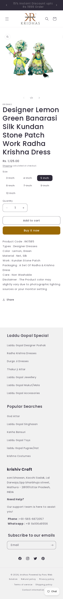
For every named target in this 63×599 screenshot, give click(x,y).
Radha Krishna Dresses (22, 353)
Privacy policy (46, 579)
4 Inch (29, 178)
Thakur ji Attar (16, 369)
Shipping (7, 165)
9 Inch (47, 186)
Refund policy (28, 579)
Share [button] (10, 299)
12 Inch (12, 193)
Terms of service (23, 584)
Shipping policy (44, 584)
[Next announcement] (56, 5)
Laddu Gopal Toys (18, 440)
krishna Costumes (19, 456)
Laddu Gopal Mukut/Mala (23, 385)
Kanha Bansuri (16, 432)
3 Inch (12, 178)
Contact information (33, 589)
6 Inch (12, 186)
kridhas (24, 574)
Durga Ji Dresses (18, 361)
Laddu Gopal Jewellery (21, 377)
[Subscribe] (52, 545)
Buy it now (31, 230)
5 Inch (45, 178)
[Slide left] (24, 98)
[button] (7, 19)
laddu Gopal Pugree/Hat (23, 448)
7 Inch (29, 186)
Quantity (8, 201)
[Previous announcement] (6, 5)
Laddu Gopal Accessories (23, 393)
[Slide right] (39, 98)
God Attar (13, 416)
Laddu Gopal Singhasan (22, 424)
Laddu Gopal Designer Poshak (26, 345)
